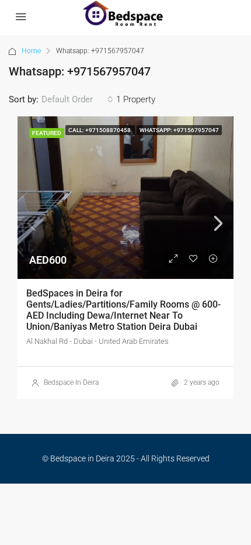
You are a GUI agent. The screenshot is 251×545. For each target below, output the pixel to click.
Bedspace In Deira (71, 382)
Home (31, 51)
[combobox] (77, 99)
